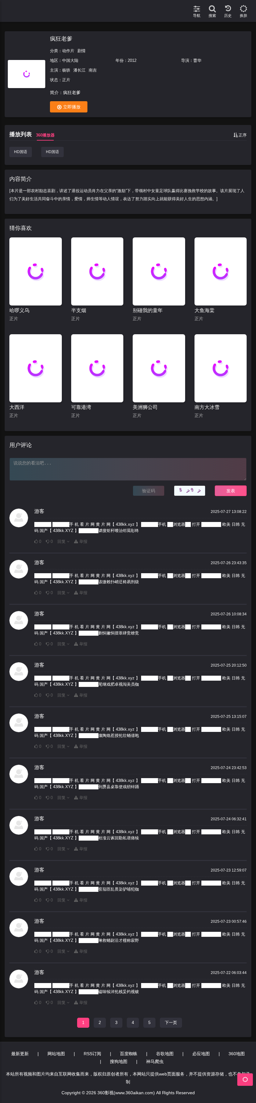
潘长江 (79, 70)
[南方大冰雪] (220, 368)
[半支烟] (97, 271)
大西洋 (16, 407)
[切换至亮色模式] (243, 6)
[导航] (196, 6)
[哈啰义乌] (35, 271)
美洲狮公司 (145, 407)
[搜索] (212, 6)
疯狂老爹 (61, 39)
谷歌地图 (165, 1053)
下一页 (171, 1022)
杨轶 (66, 70)
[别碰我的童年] (159, 271)
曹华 (197, 60)
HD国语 (20, 152)
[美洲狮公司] (159, 368)
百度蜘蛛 (128, 1053)
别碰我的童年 (148, 310)
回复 (62, 541)
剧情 (81, 50)
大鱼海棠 (204, 310)
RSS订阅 (92, 1053)
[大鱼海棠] (220, 271)
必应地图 (201, 1053)
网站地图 (56, 1053)
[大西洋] (35, 368)
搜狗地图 (118, 1061)
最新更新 (20, 1053)
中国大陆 (70, 60)
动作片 (68, 50)
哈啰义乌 (19, 310)
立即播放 (72, 106)
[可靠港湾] (97, 368)
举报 (82, 541)
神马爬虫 (155, 1061)
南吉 (93, 70)
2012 (132, 60)
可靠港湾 (81, 407)
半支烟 (78, 310)
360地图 (237, 1053)
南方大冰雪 (206, 407)
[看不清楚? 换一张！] (190, 490)
